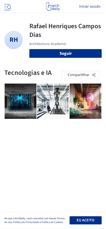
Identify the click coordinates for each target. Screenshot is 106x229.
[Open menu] (7, 6)
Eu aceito (85, 220)
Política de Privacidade (26, 222)
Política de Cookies (52, 222)
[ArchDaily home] (53, 6)
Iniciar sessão (90, 6)
